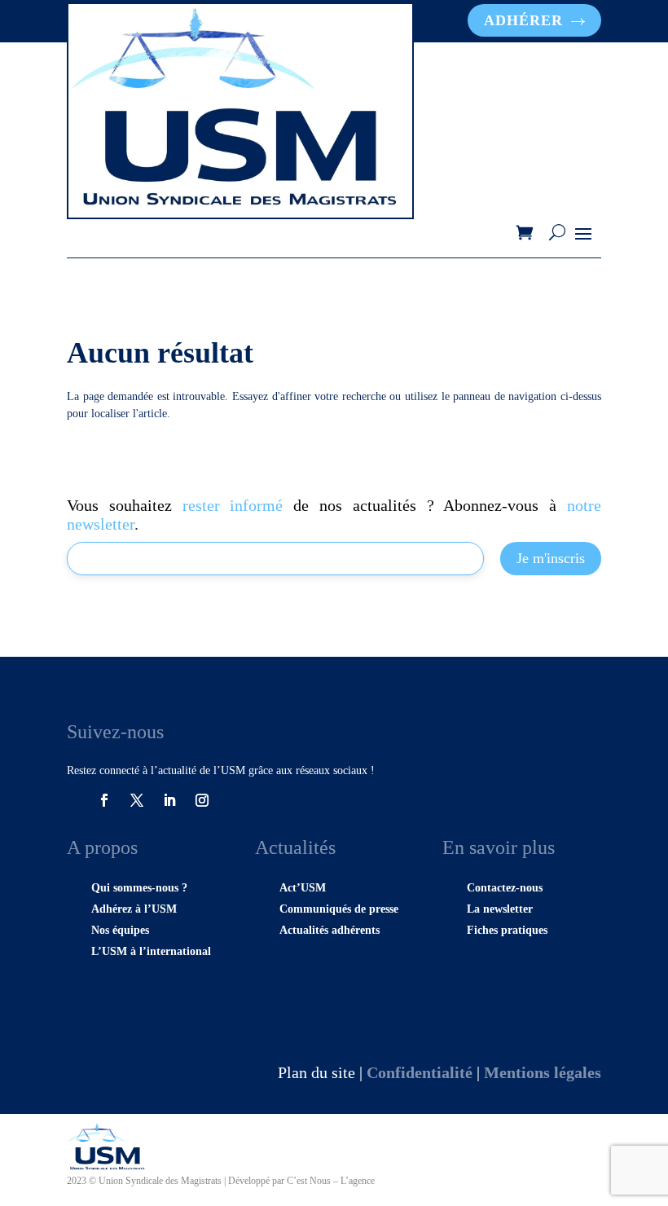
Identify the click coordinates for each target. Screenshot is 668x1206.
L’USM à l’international (151, 951)
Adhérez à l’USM (134, 909)
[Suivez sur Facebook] (104, 800)
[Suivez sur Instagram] (202, 800)
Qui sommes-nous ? (139, 888)
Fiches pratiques (507, 930)
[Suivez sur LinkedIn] (169, 800)
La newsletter (500, 909)
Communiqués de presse (338, 909)
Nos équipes (120, 930)
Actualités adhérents (329, 930)
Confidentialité (419, 1072)
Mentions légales (542, 1072)
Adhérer (523, 20)
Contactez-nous (505, 888)
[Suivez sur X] (137, 800)
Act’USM (302, 888)
